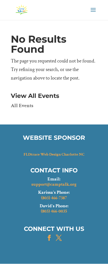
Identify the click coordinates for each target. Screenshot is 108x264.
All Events (22, 105)
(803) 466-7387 (54, 198)
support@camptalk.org (54, 184)
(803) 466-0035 (54, 211)
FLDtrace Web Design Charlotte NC (54, 154)
